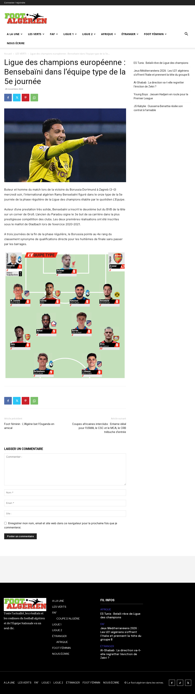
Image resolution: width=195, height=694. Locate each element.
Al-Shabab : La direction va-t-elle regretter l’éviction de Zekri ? (159, 84)
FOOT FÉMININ (154, 34)
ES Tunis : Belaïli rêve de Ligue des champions (161, 62)
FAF (52, 34)
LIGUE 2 (87, 34)
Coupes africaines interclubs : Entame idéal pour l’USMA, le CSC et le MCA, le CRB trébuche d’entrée (99, 428)
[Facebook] (8, 97)
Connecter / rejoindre (14, 2)
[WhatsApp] (34, 97)
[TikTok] (180, 683)
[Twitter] (17, 97)
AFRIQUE (107, 34)
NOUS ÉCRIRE (16, 43)
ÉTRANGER (128, 34)
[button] (186, 34)
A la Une (13, 34)
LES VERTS (34, 34)
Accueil (8, 53)
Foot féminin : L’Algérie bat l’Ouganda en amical (29, 426)
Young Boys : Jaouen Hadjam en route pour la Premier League (161, 96)
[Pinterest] (25, 97)
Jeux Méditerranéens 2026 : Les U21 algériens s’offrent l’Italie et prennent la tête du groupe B (161, 72)
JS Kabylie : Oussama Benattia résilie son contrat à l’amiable (158, 108)
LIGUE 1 (68, 34)
